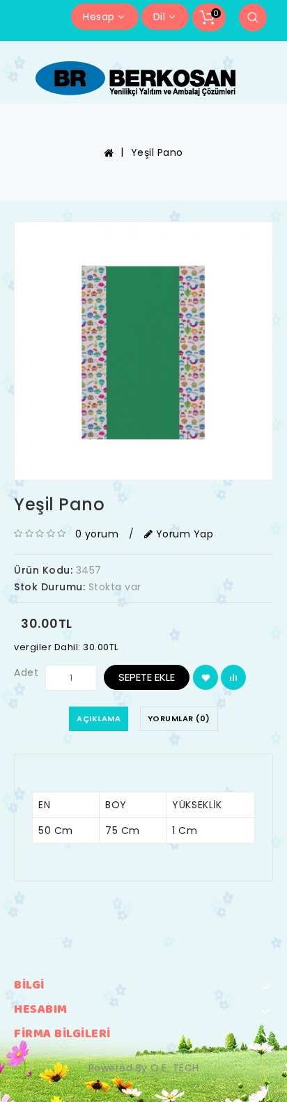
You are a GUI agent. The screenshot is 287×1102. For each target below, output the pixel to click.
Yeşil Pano (157, 152)
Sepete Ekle (146, 677)
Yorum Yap (183, 534)
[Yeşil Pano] (143, 350)
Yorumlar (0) (179, 718)
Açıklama (99, 718)
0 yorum (97, 534)
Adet (26, 672)
